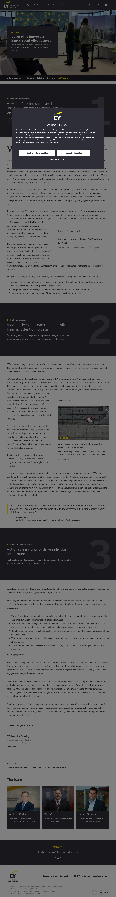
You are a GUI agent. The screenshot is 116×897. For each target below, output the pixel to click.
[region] (58, 138)
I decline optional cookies (37, 153)
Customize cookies (58, 159)
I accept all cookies (73, 153)
